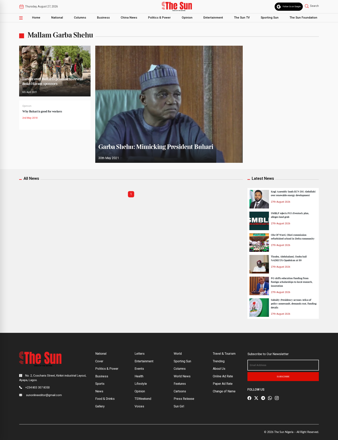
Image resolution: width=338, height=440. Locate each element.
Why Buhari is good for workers (42, 111)
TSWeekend (143, 399)
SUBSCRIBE (283, 376)
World (178, 353)
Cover (99, 361)
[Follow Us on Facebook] (249, 398)
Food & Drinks (105, 399)
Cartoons (180, 391)
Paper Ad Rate (223, 384)
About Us (219, 369)
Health (139, 376)
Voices (139, 406)
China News (129, 17)
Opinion (187, 17)
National (57, 17)
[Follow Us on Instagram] (277, 398)
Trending (219, 361)
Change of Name (224, 391)
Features (180, 384)
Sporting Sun (270, 17)
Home (36, 17)
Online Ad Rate (223, 376)
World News (182, 376)
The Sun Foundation (303, 17)
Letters (140, 353)
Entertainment (213, 17)
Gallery (100, 406)
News (99, 391)
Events (139, 369)
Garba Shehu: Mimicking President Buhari (155, 147)
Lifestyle (141, 384)
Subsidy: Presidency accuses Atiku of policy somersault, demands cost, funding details (293, 304)
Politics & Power (159, 17)
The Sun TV (242, 17)
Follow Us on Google (292, 6)
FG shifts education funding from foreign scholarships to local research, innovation (292, 282)
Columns (80, 17)
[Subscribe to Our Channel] (263, 398)
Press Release (184, 399)
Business (103, 17)
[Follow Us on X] (256, 398)
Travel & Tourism (224, 353)
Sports (99, 384)
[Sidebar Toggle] (21, 18)
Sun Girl (179, 406)
